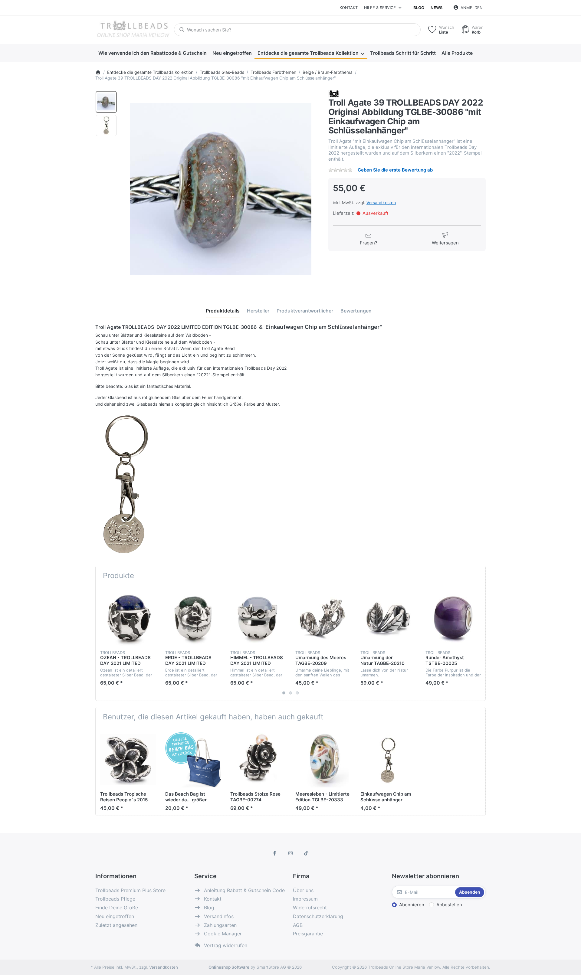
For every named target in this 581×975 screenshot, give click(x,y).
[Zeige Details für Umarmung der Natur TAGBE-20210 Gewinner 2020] (388, 618)
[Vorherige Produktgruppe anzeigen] (102, 643)
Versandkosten (381, 202)
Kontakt (349, 7)
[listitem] (220, 188)
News (436, 7)
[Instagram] (290, 853)
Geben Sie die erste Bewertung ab (395, 170)
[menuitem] (152, 53)
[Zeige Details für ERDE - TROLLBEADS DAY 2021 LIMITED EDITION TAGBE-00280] (193, 618)
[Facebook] (275, 853)
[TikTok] (306, 853)
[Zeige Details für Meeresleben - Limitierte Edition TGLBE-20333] (323, 759)
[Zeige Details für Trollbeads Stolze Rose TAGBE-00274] (258, 759)
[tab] (223, 310)
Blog (418, 7)
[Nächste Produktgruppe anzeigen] (478, 643)
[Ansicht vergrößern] (220, 188)
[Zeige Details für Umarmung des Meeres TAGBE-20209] (323, 618)
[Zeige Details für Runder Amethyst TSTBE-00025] (453, 618)
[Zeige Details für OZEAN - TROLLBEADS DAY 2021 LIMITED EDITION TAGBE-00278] (128, 618)
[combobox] (297, 29)
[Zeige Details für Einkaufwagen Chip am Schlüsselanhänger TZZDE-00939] (388, 759)
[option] (106, 102)
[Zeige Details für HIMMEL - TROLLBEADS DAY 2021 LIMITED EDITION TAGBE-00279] (258, 618)
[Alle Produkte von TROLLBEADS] (334, 93)
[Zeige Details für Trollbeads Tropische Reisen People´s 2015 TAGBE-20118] (128, 759)
